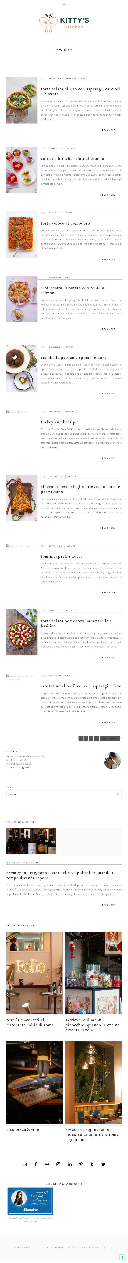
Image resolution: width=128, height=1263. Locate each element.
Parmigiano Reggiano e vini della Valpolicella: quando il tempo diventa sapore (60, 875)
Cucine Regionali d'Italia (76, 79)
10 (97, 739)
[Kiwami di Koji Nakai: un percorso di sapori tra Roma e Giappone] (93, 1083)
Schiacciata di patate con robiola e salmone (74, 290)
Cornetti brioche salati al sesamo (72, 158)
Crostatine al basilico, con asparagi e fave (81, 686)
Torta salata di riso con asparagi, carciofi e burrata (80, 91)
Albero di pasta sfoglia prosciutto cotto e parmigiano (80, 489)
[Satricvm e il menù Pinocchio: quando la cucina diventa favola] (93, 974)
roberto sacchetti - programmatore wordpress (117, 1262)
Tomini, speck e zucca (62, 556)
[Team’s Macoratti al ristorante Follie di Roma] (34, 974)
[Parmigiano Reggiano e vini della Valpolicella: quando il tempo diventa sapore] (64, 842)
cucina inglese (71, 412)
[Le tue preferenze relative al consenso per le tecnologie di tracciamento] (123, 1258)
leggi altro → (26, 767)
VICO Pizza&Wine (22, 1129)
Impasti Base (71, 611)
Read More (108, 130)
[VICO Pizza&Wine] (34, 1083)
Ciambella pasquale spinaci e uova (74, 357)
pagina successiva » (110, 739)
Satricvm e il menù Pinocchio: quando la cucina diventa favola (92, 1025)
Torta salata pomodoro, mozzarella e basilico (76, 623)
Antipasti (71, 148)
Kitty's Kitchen (64, 23)
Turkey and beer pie (60, 422)
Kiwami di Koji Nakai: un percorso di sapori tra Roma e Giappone (92, 1134)
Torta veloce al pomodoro (65, 223)
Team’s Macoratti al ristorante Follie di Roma (30, 1022)
